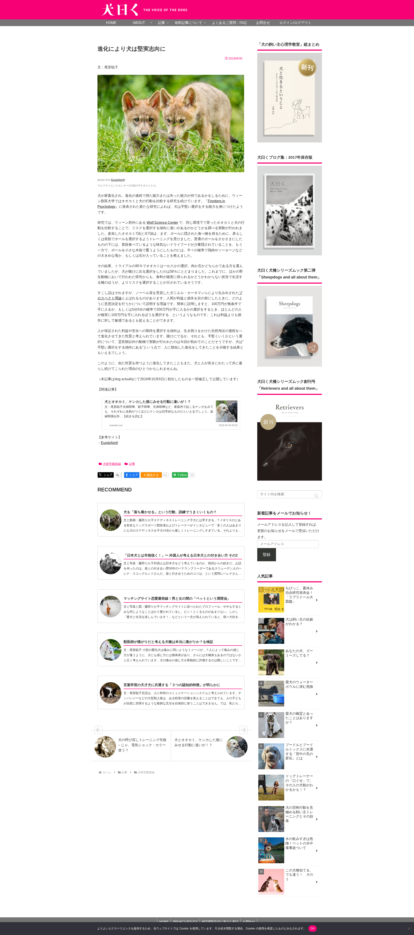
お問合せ (249, 921)
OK (312, 928)
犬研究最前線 (112, 464)
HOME (163, 921)
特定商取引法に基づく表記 (220, 921)
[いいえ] (408, 928)
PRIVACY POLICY (185, 921)
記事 (132, 464)
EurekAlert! (117, 179)
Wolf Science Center (162, 222)
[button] (316, 496)
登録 (266, 554)
